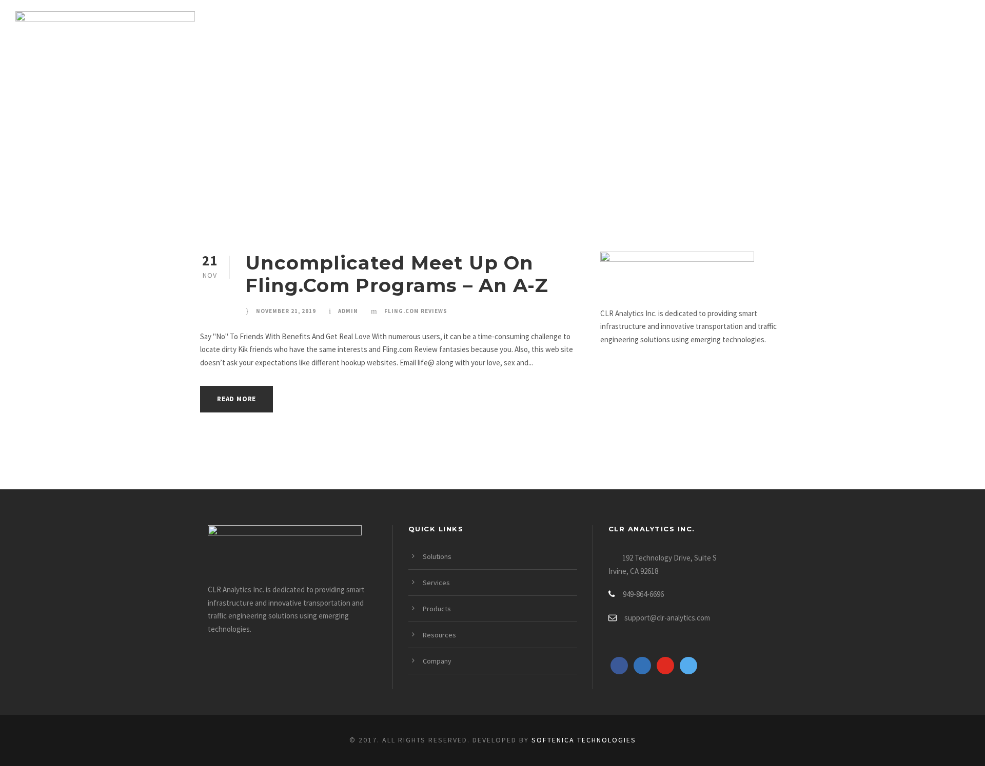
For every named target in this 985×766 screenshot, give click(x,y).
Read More (236, 399)
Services (661, 29)
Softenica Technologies (583, 739)
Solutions (587, 29)
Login (952, 29)
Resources (813, 29)
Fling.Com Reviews (415, 311)
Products (735, 29)
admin (348, 311)
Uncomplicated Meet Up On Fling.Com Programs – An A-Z (396, 274)
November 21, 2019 (286, 311)
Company (889, 29)
